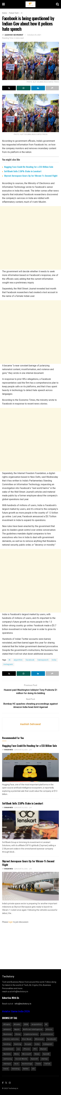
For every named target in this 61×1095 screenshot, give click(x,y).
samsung (8, 1059)
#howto (17, 1024)
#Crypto (7, 1024)
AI (21, 13)
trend (6, 1069)
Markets (7, 1054)
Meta (16, 1054)
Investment (8, 1049)
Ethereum (39, 1039)
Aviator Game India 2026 (16, 1011)
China (17, 1034)
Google (28, 1044)
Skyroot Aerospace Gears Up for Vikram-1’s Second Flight (30, 175)
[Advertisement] (30, 238)
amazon (7, 1029)
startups (7, 1064)
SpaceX (34, 1059)
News (37, 1054)
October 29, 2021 (34, 34)
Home (4, 13)
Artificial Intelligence (32, 1029)
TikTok (47, 1064)
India (54, 660)
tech (16, 1064)
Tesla (38, 1064)
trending (15, 1069)
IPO (35, 1049)
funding (7, 1044)
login (11, 922)
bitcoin (49, 1029)
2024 (26, 1024)
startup (44, 1059)
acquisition (37, 1024)
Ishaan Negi (8, 750)
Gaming (17, 1044)
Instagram (8, 664)
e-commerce (47, 1034)
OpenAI (46, 1054)
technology (27, 1064)
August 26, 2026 (22, 750)
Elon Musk (26, 1039)
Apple (17, 1029)
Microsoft (26, 1054)
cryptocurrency (31, 1034)
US (33, 1069)
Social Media (21, 1059)
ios (18, 1049)
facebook (30, 660)
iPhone (26, 1049)
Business (8, 1034)
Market (43, 1049)
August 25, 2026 (22, 869)
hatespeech (43, 660)
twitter (26, 1069)
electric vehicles (11, 1039)
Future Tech (14, 13)
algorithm (18, 660)
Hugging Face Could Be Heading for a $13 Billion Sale (28, 166)
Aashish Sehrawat (14, 34)
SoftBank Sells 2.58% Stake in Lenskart (22, 171)
